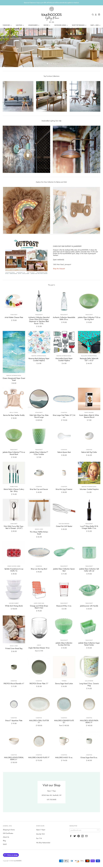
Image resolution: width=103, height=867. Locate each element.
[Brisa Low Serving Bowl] (39, 552)
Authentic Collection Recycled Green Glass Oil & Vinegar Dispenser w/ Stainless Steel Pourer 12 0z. (38, 320)
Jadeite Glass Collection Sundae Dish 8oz (64, 644)
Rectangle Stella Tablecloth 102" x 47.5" (89, 359)
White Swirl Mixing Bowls (14, 606)
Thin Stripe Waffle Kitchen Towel (39, 533)
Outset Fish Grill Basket (64, 526)
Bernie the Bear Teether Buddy (14, 415)
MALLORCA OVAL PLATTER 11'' (39, 721)
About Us (6, 837)
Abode (39, 645)
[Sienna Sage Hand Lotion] (64, 667)
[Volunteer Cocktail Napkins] (89, 473)
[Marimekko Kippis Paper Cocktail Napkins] (64, 342)
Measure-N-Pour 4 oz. (64, 606)
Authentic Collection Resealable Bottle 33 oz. (64, 318)
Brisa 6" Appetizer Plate (13, 720)
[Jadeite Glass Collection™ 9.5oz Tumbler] (39, 436)
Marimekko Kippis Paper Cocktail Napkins (64, 359)
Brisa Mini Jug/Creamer (64, 489)
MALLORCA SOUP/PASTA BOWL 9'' (89, 721)
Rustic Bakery (89, 412)
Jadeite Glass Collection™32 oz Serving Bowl (89, 318)
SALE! (5, 844)
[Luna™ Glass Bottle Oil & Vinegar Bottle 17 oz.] (89, 510)
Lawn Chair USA (39, 603)
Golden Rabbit (14, 603)
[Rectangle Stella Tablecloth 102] (89, 342)
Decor (46, 25)
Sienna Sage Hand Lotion (64, 683)
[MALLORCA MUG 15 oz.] (64, 741)
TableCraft (39, 314)
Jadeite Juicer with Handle (89, 606)
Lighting (19, 25)
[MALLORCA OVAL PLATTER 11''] (39, 704)
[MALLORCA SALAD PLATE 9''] (39, 741)
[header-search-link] (92, 15)
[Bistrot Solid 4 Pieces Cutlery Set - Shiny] (14, 473)
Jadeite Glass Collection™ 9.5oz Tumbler (39, 453)
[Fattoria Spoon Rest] (64, 436)
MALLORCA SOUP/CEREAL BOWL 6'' (14, 758)
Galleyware (89, 680)
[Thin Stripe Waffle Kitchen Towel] (39, 513)
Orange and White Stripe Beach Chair (39, 607)
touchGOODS (17, 861)
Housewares (33, 25)
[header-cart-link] (98, 15)
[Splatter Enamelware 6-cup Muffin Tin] (14, 552)
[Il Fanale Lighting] (76, 149)
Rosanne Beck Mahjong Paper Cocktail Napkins (39, 359)
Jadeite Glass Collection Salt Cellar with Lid (89, 570)
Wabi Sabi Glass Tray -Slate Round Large (38, 416)
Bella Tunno (14, 412)
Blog (4, 841)
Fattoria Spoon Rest (64, 452)
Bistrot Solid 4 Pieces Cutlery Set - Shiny (14, 490)
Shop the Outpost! (59, 269)
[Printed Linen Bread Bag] (14, 629)
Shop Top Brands (78, 25)
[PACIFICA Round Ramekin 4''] (14, 667)
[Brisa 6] (14, 704)
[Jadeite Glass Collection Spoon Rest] (64, 552)
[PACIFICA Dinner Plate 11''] (39, 667)
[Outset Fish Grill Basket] (64, 510)
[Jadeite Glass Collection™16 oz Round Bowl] (14, 436)
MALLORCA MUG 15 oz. (64, 757)
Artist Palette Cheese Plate (14, 317)
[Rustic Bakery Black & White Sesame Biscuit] (89, 399)
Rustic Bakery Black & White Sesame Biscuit (89, 416)
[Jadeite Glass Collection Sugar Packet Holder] (89, 626)
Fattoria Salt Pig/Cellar (89, 452)
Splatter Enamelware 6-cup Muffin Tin (14, 570)
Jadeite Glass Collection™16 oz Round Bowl (14, 453)
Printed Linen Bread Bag (13, 648)
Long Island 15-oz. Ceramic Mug (89, 684)
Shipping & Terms (9, 830)
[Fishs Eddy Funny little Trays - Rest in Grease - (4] (14, 510)
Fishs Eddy (13, 314)
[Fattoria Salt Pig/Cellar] (89, 436)
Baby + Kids (95, 25)
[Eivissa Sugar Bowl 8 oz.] (89, 741)
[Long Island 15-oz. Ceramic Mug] (89, 667)
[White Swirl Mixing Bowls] (14, 589)
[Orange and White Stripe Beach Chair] (39, 589)
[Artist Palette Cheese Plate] (14, 301)
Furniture (6, 25)
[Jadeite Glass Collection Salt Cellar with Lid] (89, 552)
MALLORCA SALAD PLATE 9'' (39, 757)
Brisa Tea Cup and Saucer (39, 489)
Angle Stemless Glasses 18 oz (38, 648)
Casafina (64, 412)
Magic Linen (39, 529)
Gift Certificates (8, 833)
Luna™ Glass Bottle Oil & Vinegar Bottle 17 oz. (89, 527)
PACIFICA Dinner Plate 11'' (39, 683)
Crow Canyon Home (13, 566)
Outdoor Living (60, 25)
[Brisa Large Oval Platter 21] (64, 399)
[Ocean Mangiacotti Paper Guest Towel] (14, 352)
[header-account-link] (95, 15)
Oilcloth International (89, 355)
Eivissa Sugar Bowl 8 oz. (89, 757)
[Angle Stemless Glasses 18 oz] (39, 629)
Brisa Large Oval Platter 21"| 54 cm (64, 416)
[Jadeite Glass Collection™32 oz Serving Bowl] (89, 301)
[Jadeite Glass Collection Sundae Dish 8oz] (64, 626)
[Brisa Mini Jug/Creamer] (64, 473)
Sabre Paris (14, 486)
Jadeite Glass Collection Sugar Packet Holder (89, 644)
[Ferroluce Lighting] (26, 149)
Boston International (14, 375)
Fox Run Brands (64, 523)
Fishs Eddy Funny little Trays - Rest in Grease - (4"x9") (14, 527)
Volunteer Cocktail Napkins (89, 489)
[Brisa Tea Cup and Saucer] (39, 473)
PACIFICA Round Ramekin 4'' (14, 683)
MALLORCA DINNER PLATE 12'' (64, 721)
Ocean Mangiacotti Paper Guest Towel (14, 379)
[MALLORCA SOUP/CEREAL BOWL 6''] (14, 741)
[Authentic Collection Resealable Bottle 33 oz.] (64, 301)
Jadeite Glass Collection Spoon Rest (64, 570)
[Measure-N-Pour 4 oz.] (64, 589)
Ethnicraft (39, 412)
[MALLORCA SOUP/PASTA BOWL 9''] (89, 704)
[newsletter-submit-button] (98, 830)
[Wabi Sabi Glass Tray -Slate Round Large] (39, 399)
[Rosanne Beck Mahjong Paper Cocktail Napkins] (39, 342)
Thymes (64, 680)
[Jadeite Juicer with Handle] (89, 589)
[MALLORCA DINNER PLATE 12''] (64, 704)
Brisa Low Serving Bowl (39, 569)
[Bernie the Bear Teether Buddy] (14, 399)
